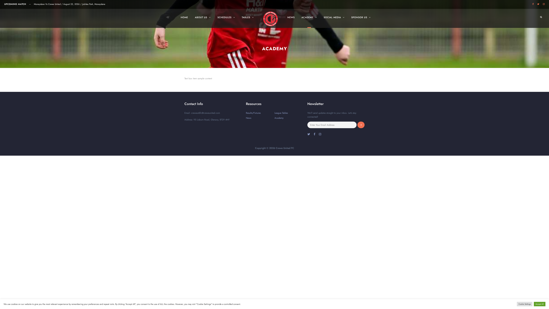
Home (184, 17)
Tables (246, 17)
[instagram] (544, 4)
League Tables (281, 113)
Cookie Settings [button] (525, 304)
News (291, 17)
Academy (307, 17)
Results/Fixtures (253, 113)
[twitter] (538, 4)
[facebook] (533, 4)
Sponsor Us (359, 17)
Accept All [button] (540, 304)
